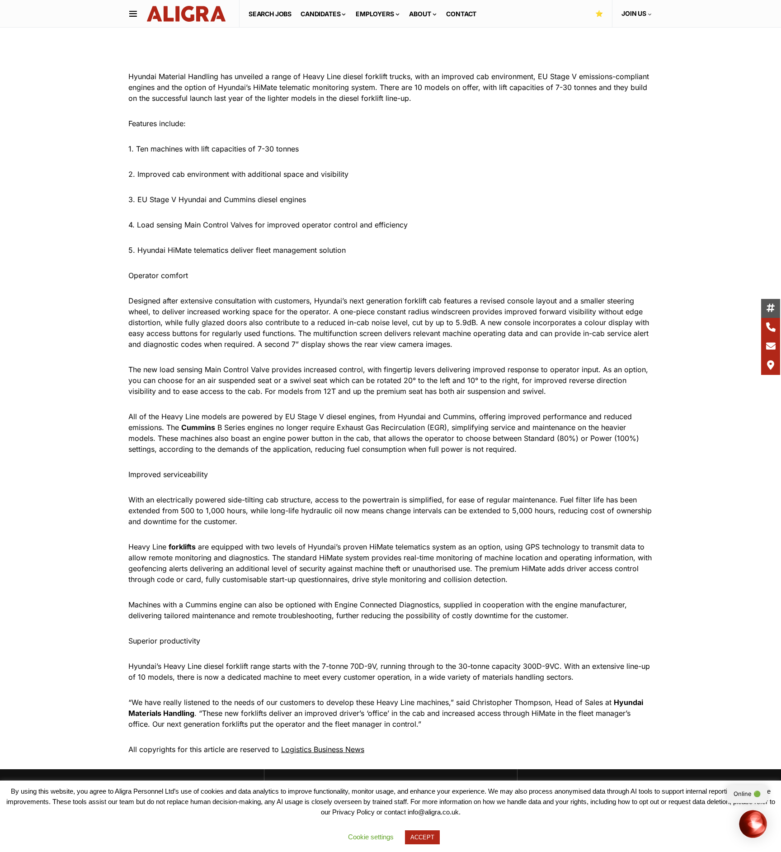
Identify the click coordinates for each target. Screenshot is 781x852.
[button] (133, 13)
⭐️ (599, 13)
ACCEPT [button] (422, 837)
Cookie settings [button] (371, 837)
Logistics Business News (322, 749)
